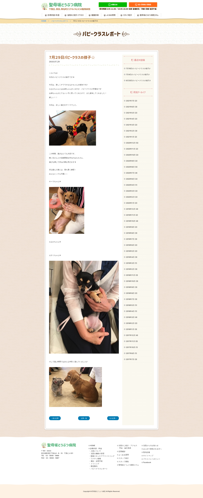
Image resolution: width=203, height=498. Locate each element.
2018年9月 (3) (131, 287)
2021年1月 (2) (131, 137)
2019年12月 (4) (132, 209)
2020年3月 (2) (131, 191)
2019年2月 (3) (131, 269)
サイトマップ (148, 456)
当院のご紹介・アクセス (75, 15)
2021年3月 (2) (131, 125)
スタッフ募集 (124, 462)
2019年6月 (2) (131, 245)
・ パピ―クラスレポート (98, 469)
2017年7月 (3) (131, 359)
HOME (43, 21)
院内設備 (146, 452)
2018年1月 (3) (131, 329)
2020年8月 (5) (131, 167)
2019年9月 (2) (131, 227)
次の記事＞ (113, 418)
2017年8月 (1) (131, 353)
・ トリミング (94, 464)
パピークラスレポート (59, 21)
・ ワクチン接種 (95, 459)
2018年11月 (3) (132, 275)
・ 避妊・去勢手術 (96, 461)
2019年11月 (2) (132, 215)
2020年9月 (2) (131, 161)
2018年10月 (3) (132, 281)
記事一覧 (84, 418)
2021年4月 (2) (131, 119)
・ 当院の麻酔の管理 (96, 454)
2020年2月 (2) (131, 197)
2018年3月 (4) (131, 317)
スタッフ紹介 (127, 15)
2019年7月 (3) (131, 239)
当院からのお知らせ (150, 446)
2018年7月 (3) (131, 299)
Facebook (147, 462)
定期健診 (122, 451)
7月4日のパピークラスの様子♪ (138, 74)
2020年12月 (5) (132, 143)
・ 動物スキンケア (101, 456)
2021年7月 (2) (131, 101)
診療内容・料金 (53, 15)
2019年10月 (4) (132, 221)
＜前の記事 (55, 418)
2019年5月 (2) (131, 251)
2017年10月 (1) (132, 347)
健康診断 (95, 15)
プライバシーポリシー (151, 459)
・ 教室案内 (93, 466)
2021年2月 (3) (131, 131)
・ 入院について (95, 451)
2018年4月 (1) (131, 311)
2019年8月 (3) (131, 233)
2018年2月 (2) (131, 323)
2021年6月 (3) (131, 107)
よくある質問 (110, 15)
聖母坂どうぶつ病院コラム (149, 15)
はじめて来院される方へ (152, 449)
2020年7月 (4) (131, 173)
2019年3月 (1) (131, 263)
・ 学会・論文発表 (124, 448)
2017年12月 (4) (132, 335)
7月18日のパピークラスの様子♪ (138, 68)
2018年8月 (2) (131, 293)
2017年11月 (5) (132, 341)
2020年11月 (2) (132, 149)
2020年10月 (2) (132, 155)
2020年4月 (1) (131, 185)
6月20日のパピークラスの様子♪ (138, 80)
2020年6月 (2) (131, 179)
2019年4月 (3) (131, 257)
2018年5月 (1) (131, 305)
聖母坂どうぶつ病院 (69, 6)
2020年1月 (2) (131, 203)
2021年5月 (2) (131, 113)
